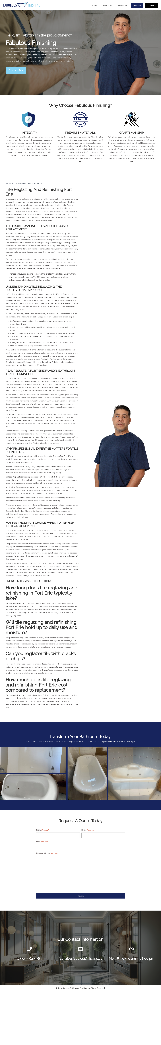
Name (42, 830)
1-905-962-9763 (29, 959)
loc (12, 183)
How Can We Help (47, 853)
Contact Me (16, 70)
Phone (87, 830)
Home (8, 183)
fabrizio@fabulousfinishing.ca (80, 959)
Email (42, 842)
